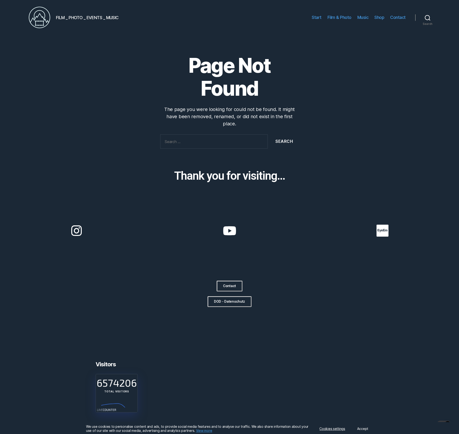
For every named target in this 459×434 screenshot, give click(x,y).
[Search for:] (213, 142)
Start (317, 17)
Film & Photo (339, 17)
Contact (398, 17)
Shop (379, 17)
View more (204, 430)
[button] (229, 286)
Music (363, 17)
